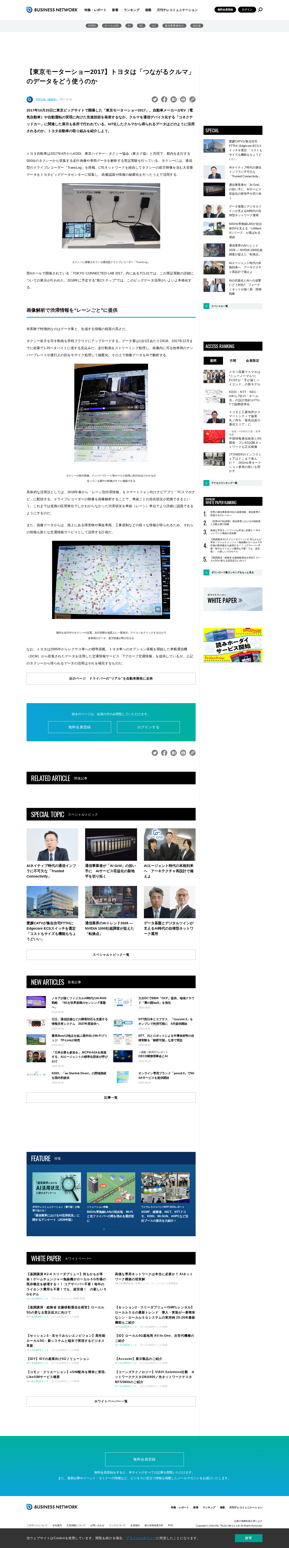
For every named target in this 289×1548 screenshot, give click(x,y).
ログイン (247, 9)
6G (141, 25)
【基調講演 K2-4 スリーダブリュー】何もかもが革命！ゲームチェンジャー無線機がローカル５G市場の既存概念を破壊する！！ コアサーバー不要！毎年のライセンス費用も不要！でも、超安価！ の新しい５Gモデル (236, 545)
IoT (154, 25)
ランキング (132, 10)
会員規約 (135, 1525)
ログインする (148, 727)
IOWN (92, 25)
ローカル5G (111, 25)
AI (129, 25)
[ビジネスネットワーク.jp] (52, 9)
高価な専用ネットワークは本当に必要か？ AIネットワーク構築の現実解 (235, 532)
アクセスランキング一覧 (224, 483)
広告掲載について (76, 1525)
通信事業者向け (174, 25)
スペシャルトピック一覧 (111, 954)
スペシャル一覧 (219, 306)
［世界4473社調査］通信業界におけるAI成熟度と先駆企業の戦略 (235, 523)
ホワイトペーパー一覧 (111, 1401)
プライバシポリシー (141, 1538)
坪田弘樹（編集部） (46, 99)
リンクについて (117, 1525)
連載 (148, 10)
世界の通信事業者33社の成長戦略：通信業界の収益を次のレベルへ (235, 514)
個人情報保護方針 (153, 1525)
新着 (115, 10)
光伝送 (197, 25)
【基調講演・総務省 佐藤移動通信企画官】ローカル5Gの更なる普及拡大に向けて (235, 559)
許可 (248, 1538)
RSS (170, 1525)
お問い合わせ (97, 1525)
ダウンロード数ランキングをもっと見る (232, 572)
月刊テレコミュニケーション (177, 10)
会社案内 (57, 1525)
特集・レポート (96, 10)
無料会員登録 (225, 9)
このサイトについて (37, 1525)
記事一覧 (111, 1097)
